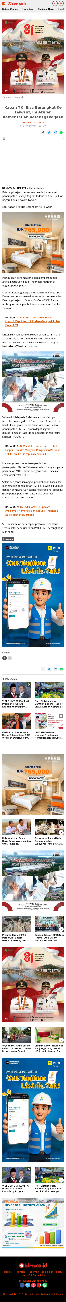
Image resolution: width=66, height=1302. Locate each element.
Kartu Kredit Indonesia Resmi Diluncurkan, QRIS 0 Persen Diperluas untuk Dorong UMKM (16, 735)
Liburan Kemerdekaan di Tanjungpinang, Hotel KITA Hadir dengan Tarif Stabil (49, 1048)
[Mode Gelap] (55, 3)
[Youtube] (39, 1285)
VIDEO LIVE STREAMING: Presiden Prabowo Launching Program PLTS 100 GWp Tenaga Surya (15, 704)
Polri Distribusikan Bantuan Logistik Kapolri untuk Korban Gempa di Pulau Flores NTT (49, 704)
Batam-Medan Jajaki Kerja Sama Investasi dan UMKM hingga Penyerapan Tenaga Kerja (16, 841)
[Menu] (4, 3)
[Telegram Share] (55, 132)
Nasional (39, 122)
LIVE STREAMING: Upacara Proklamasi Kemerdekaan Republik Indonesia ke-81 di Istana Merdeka (49, 735)
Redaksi (8, 1271)
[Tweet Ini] (49, 132)
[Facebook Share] (43, 132)
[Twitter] (27, 1285)
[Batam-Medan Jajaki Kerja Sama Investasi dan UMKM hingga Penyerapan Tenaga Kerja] (16, 827)
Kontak (20, 1271)
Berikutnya (8, 539)
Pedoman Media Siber (40, 1271)
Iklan (59, 1271)
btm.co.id (27, 122)
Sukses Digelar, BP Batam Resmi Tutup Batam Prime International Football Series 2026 (49, 938)
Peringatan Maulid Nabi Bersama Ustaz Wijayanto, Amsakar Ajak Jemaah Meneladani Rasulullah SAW (49, 841)
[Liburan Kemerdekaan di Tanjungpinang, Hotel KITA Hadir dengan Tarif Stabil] (49, 1035)
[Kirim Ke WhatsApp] (61, 132)
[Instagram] (33, 1285)
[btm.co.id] (16, 3)
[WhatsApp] (44, 1285)
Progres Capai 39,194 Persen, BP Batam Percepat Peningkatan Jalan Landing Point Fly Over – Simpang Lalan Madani (15, 938)
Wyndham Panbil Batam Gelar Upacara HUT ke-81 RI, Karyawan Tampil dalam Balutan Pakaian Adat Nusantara (16, 1048)
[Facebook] (22, 1285)
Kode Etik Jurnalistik (33, 1275)
